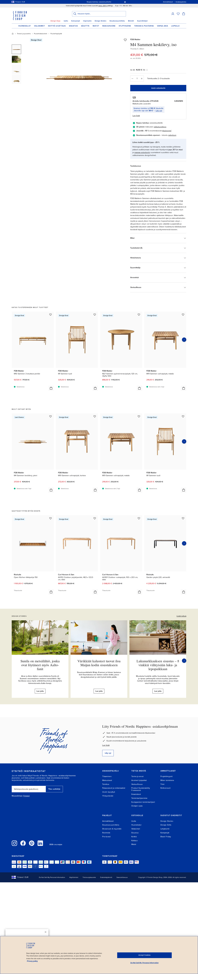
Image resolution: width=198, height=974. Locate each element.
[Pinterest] (31, 843)
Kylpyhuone (125, 26)
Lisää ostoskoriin (158, 88)
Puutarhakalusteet (40, 34)
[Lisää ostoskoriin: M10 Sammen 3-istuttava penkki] (51, 388)
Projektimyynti (166, 776)
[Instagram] (14, 843)
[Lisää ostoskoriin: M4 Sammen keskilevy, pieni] (51, 490)
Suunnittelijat (142, 21)
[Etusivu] (13, 34)
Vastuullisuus (137, 784)
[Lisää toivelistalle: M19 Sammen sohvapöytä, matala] (183, 314)
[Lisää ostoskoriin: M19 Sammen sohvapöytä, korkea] (95, 490)
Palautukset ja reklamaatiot (113, 788)
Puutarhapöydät (56, 34)
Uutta (66, 21)
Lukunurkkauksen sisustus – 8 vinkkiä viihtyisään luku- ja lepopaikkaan (158, 665)
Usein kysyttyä (108, 792)
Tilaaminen (107, 776)
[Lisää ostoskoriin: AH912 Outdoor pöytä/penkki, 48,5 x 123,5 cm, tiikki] (95, 592)
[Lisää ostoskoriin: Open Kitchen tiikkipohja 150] (51, 592)
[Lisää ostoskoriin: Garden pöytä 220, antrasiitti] (183, 592)
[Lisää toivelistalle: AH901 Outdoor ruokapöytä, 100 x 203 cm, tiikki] (138, 518)
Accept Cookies (144, 955)
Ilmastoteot (136, 794)
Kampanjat (75, 21)
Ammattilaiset (108, 821)
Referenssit (165, 788)
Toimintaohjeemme (139, 798)
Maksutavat (107, 780)
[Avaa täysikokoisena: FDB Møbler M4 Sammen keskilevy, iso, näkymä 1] (79, 76)
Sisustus (73, 26)
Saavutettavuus (122, 877)
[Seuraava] (184, 661)
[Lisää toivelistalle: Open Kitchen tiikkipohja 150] (50, 518)
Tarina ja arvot (137, 776)
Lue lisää (106, 745)
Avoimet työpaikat (139, 780)
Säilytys (85, 26)
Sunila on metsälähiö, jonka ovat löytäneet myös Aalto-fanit (40, 665)
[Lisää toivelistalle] (125, 39)
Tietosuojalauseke (89, 877)
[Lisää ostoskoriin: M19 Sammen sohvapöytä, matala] (183, 388)
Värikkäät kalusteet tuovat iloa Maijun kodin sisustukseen (99, 663)
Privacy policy (32, 961)
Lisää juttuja (181, 616)
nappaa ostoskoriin (142, 152)
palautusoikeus (160, 127)
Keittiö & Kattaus (57, 26)
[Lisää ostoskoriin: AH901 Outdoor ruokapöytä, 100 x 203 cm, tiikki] (139, 592)
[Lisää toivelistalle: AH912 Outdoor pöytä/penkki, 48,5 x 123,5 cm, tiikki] (94, 518)
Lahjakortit (164, 829)
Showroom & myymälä (111, 829)
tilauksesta (166, 131)
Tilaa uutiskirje (54, 789)
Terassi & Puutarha (144, 26)
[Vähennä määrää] (132, 78)
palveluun (172, 135)
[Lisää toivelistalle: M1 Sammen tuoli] (94, 314)
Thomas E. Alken (137, 49)
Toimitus (105, 784)
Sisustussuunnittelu (117, 21)
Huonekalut (24, 26)
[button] (173, 13)
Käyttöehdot (73, 877)
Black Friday (165, 836)
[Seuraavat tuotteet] (184, 339)
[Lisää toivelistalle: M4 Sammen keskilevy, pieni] (50, 416)
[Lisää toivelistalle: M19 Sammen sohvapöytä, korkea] (94, 416)
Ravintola (106, 833)
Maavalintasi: (17, 796)
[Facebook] (23, 843)
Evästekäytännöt (106, 877)
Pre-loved (106, 836)
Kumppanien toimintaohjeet (143, 802)
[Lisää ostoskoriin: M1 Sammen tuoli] (95, 388)
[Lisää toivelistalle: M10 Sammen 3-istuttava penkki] (50, 314)
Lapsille (175, 26)
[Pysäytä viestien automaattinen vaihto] (125, 2)
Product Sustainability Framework (140, 789)
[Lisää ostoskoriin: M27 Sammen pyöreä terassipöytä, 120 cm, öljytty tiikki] (139, 388)
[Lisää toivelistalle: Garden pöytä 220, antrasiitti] (183, 518)
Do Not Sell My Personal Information (52, 877)
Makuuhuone (109, 26)
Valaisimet (39, 26)
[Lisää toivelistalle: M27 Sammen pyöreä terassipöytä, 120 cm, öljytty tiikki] (138, 314)
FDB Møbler (135, 39)
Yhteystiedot (107, 796)
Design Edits (165, 825)
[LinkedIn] (40, 843)
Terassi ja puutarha (24, 34)
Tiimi (162, 784)
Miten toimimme (167, 780)
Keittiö (134, 836)
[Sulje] (45, 932)
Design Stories (100, 21)
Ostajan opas (137, 806)
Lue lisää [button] (136, 115)
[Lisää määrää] (142, 78)
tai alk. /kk (137, 70)
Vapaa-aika (162, 26)
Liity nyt (159, 110)
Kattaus (134, 840)
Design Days (55, 21)
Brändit (131, 21)
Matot (96, 26)
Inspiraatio (87, 21)
